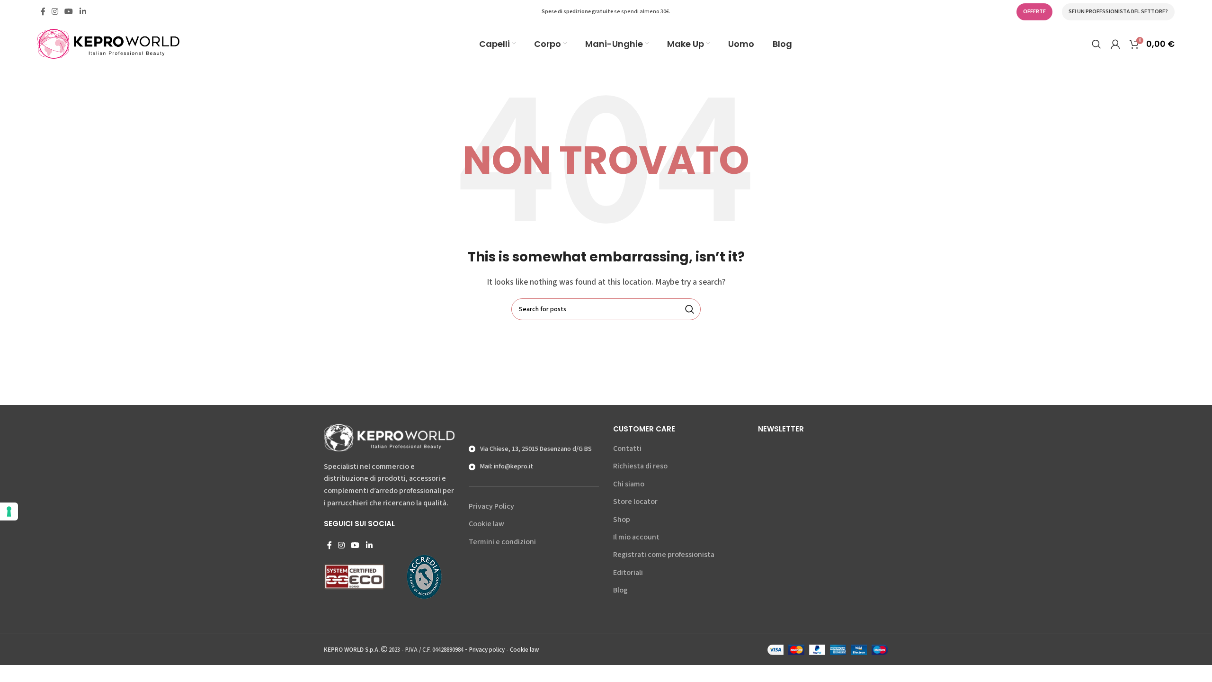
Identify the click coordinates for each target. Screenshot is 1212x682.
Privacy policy (487, 650)
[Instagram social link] (54, 11)
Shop (621, 519)
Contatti (627, 448)
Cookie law (486, 524)
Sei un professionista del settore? (1118, 12)
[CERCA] (690, 309)
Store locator (635, 501)
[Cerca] (1096, 44)
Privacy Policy (491, 506)
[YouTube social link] (69, 11)
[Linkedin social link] (82, 11)
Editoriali (628, 572)
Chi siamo (628, 484)
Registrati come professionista (663, 554)
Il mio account (636, 537)
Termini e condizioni (502, 542)
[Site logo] (108, 43)
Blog (620, 590)
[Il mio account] (1115, 44)
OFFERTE (1034, 12)
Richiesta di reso (640, 466)
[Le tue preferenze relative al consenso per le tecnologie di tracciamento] (9, 511)
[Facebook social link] (42, 11)
